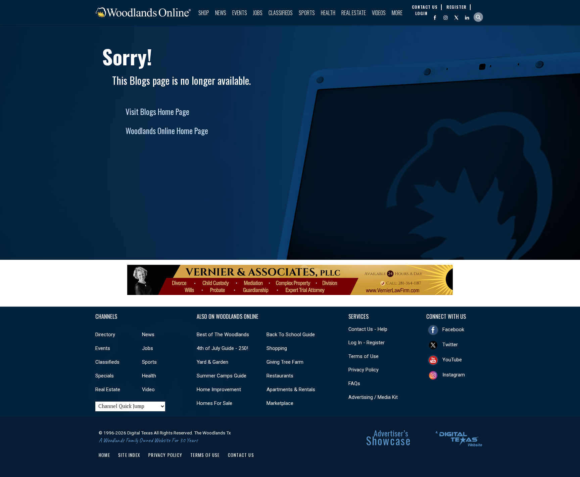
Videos (379, 13)
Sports (307, 13)
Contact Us (241, 455)
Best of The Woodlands (223, 335)
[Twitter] (456, 17)
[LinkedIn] (467, 17)
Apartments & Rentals (291, 389)
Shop (203, 13)
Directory (105, 335)
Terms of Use (363, 356)
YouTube (452, 360)
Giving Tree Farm (285, 362)
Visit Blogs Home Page (157, 111)
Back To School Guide (291, 335)
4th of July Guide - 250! (222, 348)
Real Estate (353, 13)
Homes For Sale (214, 403)
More (397, 13)
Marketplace (280, 403)
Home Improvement (219, 389)
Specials (104, 376)
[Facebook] (435, 17)
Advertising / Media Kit (373, 397)
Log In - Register (366, 343)
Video (148, 389)
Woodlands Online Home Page (167, 130)
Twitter (450, 345)
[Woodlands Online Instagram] (445, 17)
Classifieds (281, 13)
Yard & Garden (212, 362)
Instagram (453, 375)
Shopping (277, 348)
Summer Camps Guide (221, 376)
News (220, 13)
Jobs (257, 13)
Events (239, 13)
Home (104, 455)
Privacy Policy (363, 370)
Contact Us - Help (367, 329)
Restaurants (280, 376)
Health (328, 13)
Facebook (453, 329)
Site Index (129, 455)
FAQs (354, 383)
